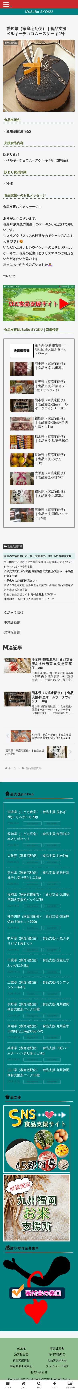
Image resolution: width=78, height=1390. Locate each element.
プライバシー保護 (57, 1366)
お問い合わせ (39, 1372)
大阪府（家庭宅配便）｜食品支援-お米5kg (37, 855)
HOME (21, 1348)
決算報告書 (12, 632)
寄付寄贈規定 (57, 1354)
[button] (70, 834)
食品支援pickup (57, 1360)
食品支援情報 (15, 546)
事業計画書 (12, 622)
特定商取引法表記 (21, 1366)
